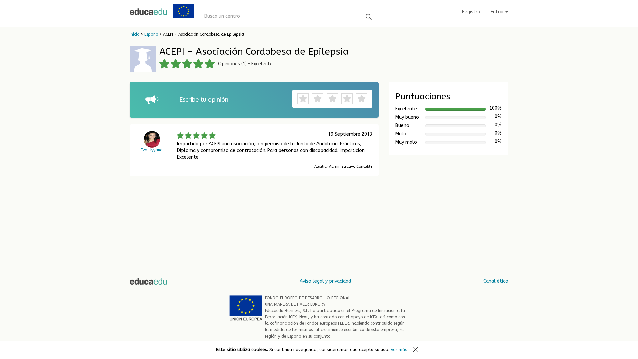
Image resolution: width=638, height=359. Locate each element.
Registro (471, 12)
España (151, 34)
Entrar (498, 12)
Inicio (134, 34)
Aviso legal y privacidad (325, 281)
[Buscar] (368, 17)
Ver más (399, 349)
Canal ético (495, 281)
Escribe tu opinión (203, 99)
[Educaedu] (148, 11)
